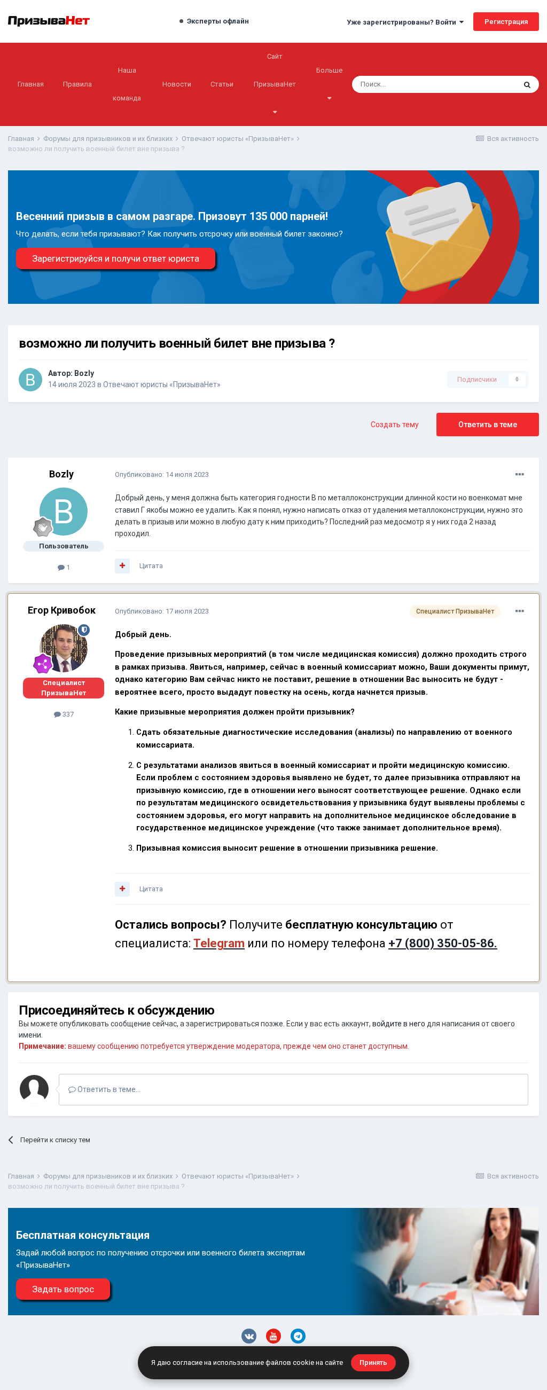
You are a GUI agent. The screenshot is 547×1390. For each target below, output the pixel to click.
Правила (77, 84)
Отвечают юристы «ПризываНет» (162, 384)
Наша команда (127, 84)
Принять (373, 1362)
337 (67, 714)
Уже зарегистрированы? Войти (403, 22)
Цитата (151, 566)
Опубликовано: (162, 474)
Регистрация (506, 22)
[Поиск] (527, 84)
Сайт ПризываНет (275, 70)
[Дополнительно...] (519, 474)
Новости (176, 84)
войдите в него (398, 1023)
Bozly (84, 373)
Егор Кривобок (62, 610)
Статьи (221, 84)
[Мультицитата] (122, 566)
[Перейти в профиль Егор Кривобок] (64, 648)
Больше (329, 70)
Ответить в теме (487, 424)
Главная (31, 84)
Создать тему (395, 424)
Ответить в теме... (108, 1089)
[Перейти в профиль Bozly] (30, 379)
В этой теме (483, 84)
